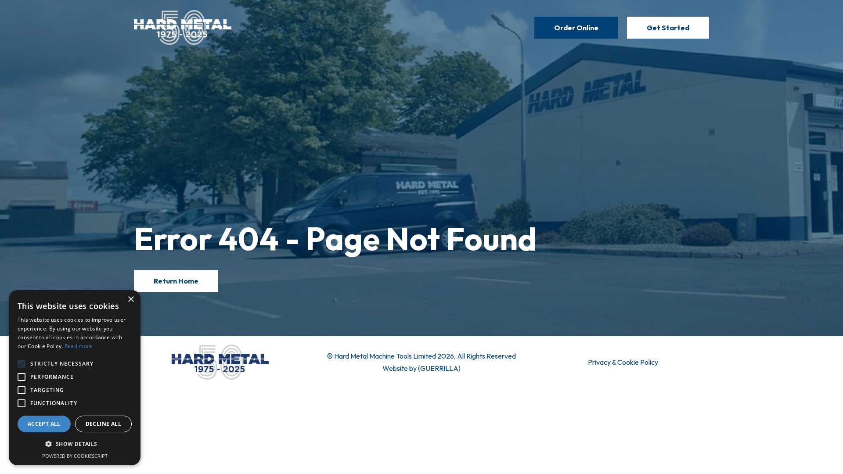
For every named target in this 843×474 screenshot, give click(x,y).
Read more (79, 346)
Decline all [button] (103, 423)
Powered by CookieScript (75, 455)
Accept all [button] (44, 423)
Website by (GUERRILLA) (421, 368)
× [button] (130, 299)
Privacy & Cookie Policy (623, 362)
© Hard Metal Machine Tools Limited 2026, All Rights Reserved (421, 356)
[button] (75, 444)
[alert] (74, 377)
